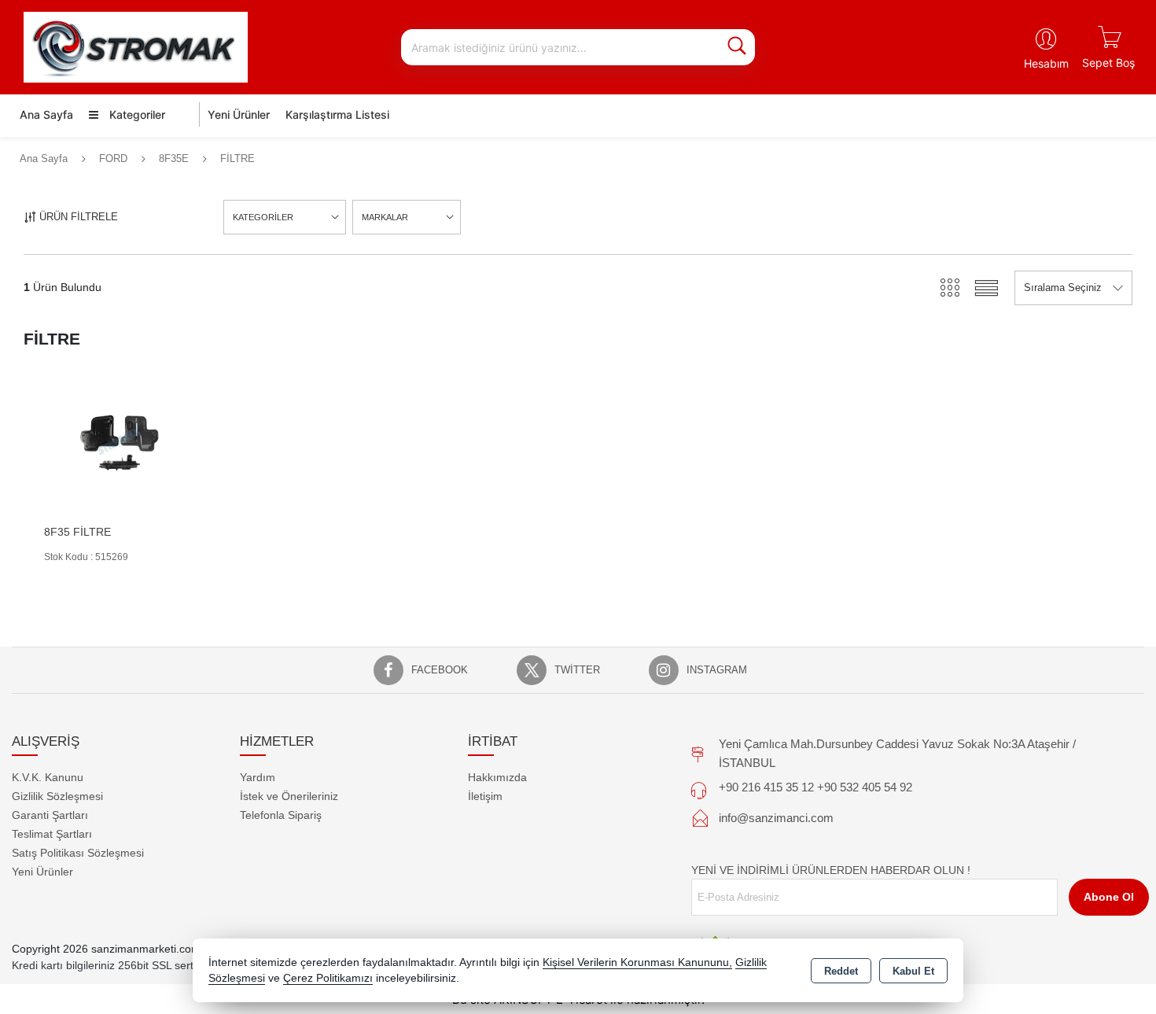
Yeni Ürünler (42, 871)
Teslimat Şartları (52, 834)
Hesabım (1046, 63)
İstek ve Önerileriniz (289, 796)
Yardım (257, 777)
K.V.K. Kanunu (47, 777)
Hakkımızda (497, 777)
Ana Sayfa (46, 114)
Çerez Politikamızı (328, 978)
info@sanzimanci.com (776, 817)
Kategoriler (135, 114)
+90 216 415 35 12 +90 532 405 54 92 (815, 787)
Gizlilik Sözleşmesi (57, 796)
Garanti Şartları (50, 815)
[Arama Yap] (737, 47)
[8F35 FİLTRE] (116, 443)
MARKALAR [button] (385, 217)
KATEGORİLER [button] (263, 217)
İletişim (485, 796)
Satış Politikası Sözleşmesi (78, 852)
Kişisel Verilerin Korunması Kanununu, (637, 962)
